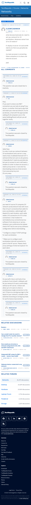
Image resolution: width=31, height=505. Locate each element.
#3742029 (24, 76)
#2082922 (26, 25)
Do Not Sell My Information (8, 459)
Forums (16, 8)
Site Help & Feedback (6, 452)
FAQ (2, 454)
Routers (3, 327)
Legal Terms (12, 490)
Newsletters (4, 445)
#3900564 (24, 269)
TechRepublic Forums (6, 471)
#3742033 (24, 252)
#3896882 (24, 93)
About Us (3, 441)
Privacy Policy (19, 490)
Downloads (4, 468)
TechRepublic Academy (7, 473)
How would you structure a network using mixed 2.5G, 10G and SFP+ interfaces (10, 345)
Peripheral (4, 399)
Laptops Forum (6, 394)
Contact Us (4, 443)
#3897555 (24, 140)
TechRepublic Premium (6, 475)
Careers (3, 461)
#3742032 (24, 303)
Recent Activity (4, 15)
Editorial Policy (5, 484)
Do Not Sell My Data (8, 433)
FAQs (12, 15)
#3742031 (24, 177)
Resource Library (5, 477)
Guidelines (18, 15)
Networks (24, 8)
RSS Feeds (3, 447)
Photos (3, 480)
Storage (4, 403)
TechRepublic (6, 8)
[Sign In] (20, 2)
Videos (3, 482)
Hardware (4, 389)
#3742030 (24, 124)
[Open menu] (28, 2)
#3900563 (24, 195)
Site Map (3, 450)
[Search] (24, 2)
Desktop (4, 385)
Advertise (3, 457)
